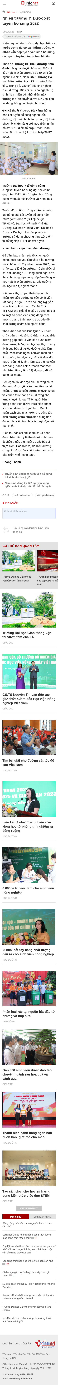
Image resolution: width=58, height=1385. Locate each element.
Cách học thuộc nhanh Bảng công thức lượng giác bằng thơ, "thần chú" (27, 1236)
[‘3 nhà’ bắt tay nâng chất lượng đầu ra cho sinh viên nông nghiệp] (29, 927)
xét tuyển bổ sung (45, 495)
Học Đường (25, 11)
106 (7, 1264)
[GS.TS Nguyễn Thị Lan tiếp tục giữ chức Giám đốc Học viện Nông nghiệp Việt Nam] (29, 671)
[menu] (4, 3)
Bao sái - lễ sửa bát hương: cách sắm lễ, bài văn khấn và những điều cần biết (28, 1297)
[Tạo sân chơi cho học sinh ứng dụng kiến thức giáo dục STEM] (29, 1168)
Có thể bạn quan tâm (20, 546)
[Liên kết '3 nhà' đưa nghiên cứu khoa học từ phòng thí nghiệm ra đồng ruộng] (29, 799)
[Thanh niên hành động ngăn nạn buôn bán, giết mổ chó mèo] (29, 1110)
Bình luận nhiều (42, 1216)
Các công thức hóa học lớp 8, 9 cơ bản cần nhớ (27, 1260)
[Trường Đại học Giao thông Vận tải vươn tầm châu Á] (18, 561)
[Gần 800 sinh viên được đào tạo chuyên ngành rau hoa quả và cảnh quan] (29, 1047)
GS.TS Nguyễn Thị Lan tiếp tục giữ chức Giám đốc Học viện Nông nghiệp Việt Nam (28, 699)
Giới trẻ (10, 12)
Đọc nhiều (15, 1216)
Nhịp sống (8, 1021)
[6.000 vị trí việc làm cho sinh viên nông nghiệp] (29, 865)
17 (35, 1237)
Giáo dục (8, 642)
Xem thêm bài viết (29, 1208)
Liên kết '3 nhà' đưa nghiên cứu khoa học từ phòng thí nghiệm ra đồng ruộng (27, 826)
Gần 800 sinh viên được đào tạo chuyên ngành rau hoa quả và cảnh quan (27, 1074)
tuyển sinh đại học (22, 495)
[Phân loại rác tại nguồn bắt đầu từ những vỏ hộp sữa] (29, 988)
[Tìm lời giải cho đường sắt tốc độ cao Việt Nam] (29, 737)
